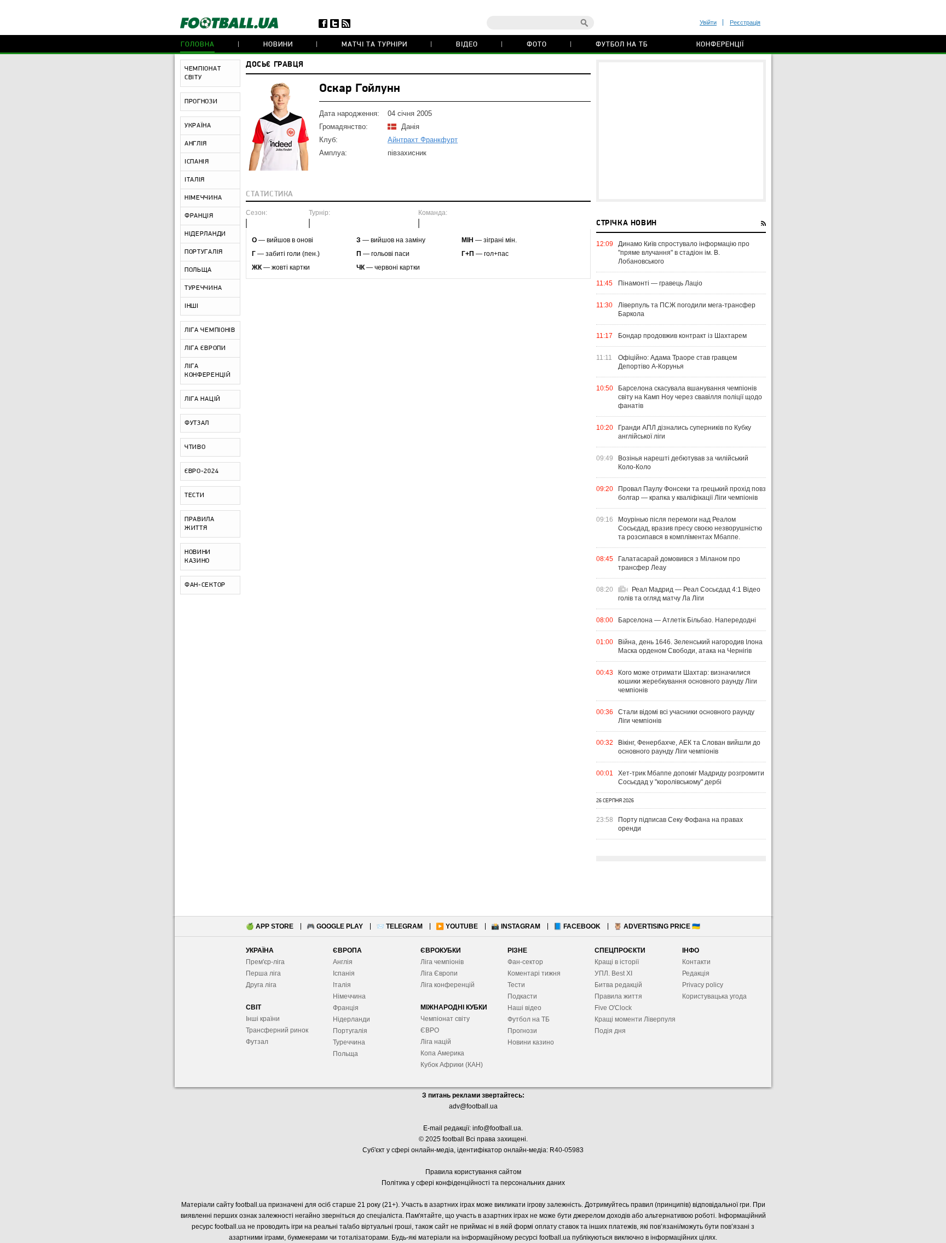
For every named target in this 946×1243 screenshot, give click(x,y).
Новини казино (530, 1042)
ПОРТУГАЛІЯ (203, 252)
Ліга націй (435, 1042)
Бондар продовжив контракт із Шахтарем (682, 336)
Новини (278, 44)
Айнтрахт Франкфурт (423, 140)
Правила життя (618, 996)
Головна (198, 44)
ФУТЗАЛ (196, 423)
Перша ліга (263, 973)
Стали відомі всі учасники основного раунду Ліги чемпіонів (686, 716)
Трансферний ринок (277, 1030)
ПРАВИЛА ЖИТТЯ (199, 524)
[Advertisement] (681, 130)
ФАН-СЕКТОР (205, 585)
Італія (342, 985)
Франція (346, 1008)
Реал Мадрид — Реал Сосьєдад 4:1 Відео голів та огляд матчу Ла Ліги (689, 594)
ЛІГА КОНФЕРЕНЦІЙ (207, 370)
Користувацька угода (714, 996)
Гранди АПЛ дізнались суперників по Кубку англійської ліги (684, 432)
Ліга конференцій (447, 985)
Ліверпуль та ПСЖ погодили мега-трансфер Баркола (686, 309)
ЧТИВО (195, 447)
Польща (345, 1054)
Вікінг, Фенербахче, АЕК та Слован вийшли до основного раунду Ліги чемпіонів (689, 747)
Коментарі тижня (534, 973)
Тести (516, 985)
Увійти (708, 22)
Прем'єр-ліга (265, 962)
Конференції (720, 44)
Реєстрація (745, 22)
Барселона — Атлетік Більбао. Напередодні (687, 620)
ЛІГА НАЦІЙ (202, 399)
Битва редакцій (618, 985)
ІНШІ (191, 306)
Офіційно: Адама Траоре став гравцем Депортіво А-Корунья (677, 362)
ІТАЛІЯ (194, 180)
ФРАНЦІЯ (199, 216)
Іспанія (344, 973)
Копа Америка (442, 1053)
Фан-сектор (525, 962)
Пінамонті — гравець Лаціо (660, 283)
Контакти (696, 962)
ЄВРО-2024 (201, 471)
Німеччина (349, 996)
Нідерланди (351, 1019)
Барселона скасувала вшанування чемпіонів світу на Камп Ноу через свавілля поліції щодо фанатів (690, 397)
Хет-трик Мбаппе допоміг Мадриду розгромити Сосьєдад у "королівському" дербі (691, 777)
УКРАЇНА (197, 125)
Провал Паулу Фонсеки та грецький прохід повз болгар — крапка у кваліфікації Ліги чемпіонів (692, 493)
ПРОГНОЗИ (201, 101)
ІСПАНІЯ (196, 162)
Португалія (350, 1031)
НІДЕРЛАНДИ (205, 234)
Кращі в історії (617, 962)
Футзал (257, 1042)
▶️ (457, 926)
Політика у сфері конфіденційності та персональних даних (473, 1183)
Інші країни (263, 1019)
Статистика (269, 194)
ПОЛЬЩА (198, 270)
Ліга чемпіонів (442, 962)
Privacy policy (702, 985)
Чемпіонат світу (445, 1019)
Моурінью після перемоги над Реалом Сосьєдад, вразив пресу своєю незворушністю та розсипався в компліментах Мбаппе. (690, 528)
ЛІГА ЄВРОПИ (205, 348)
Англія (343, 962)
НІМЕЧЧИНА (203, 198)
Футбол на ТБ (622, 44)
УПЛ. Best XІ (613, 973)
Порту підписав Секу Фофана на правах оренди (680, 824)
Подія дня (610, 1031)
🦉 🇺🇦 (657, 926)
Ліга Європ (437, 973)
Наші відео (524, 1008)
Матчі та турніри (374, 44)
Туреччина (349, 1042)
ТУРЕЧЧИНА (203, 288)
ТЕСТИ (194, 495)
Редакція (696, 973)
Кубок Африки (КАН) (451, 1065)
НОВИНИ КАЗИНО (197, 556)
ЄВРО (429, 1030)
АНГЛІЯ (195, 144)
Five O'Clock (613, 1008)
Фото (537, 44)
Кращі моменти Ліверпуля (635, 1019)
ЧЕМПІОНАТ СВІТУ (202, 73)
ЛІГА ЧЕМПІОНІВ (209, 330)
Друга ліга (261, 985)
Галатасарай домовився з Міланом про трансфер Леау (679, 563)
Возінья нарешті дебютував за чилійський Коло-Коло (683, 462)
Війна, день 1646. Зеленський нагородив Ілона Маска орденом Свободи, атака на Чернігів (690, 646)
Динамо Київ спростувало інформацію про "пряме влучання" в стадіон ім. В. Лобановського (683, 252)
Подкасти (522, 996)
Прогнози (522, 1031)
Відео (467, 44)
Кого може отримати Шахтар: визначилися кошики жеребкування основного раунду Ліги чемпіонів (687, 681)
